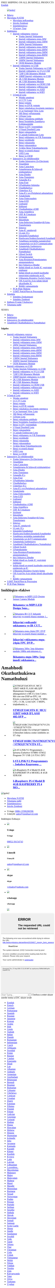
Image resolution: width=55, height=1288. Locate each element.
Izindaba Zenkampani (23, 296)
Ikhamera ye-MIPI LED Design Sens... (27, 606)
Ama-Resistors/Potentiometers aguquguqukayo (33, 260)
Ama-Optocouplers (28, 198)
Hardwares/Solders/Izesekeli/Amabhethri (32, 533)
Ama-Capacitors (26, 166)
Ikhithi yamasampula (28, 286)
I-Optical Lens (19, 95)
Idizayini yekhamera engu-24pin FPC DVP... (29, 641)
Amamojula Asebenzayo (30, 246)
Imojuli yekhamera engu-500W (33, 52)
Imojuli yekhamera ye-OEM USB (34, 84)
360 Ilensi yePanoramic (29, 113)
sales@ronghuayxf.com (27, 814)
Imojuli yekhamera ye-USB (25, 65)
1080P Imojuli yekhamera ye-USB (35, 76)
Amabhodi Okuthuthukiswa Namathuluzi (26, 322)
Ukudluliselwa (25, 188)
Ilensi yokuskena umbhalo (31, 118)
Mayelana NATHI (15, 18)
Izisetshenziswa (20, 25)
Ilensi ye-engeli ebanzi (29, 150)
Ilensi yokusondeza (28, 145)
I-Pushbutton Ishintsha (29, 185)
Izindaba (11, 294)
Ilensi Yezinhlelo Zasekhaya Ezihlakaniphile (32, 122)
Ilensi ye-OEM (26, 156)
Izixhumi (23, 217)
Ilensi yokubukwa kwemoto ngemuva (36, 108)
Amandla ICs (25, 180)
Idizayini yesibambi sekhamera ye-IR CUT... (27, 624)
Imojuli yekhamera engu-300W (33, 47)
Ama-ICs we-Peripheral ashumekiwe (36, 193)
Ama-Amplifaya (26, 211)
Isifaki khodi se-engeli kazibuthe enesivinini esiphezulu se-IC (34, 274)
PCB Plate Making (21, 289)
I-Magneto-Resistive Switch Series (35, 278)
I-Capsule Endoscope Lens (31, 134)
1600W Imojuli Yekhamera (31, 60)
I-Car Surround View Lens (31, 111)
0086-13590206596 (24, 811)
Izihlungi (23, 206)
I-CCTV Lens (25, 100)
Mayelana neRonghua (23, 20)
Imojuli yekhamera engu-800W (33, 55)
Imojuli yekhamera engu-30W (32, 39)
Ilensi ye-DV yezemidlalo (31, 126)
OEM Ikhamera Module (30, 63)
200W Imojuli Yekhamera (31, 44)
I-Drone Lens (25, 116)
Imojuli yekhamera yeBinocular (33, 87)
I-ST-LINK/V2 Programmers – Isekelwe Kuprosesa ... (30, 762)
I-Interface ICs (25, 190)
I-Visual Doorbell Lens (29, 129)
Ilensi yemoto (25, 103)
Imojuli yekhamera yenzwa (25, 33)
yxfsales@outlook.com (17, 887)
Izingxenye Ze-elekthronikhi (26, 158)
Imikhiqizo (12, 31)
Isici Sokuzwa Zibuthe (29, 265)
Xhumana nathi (14, 304)
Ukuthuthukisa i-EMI (29, 209)
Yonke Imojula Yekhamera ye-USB (35, 68)
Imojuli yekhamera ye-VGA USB (34, 71)
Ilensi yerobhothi (26, 140)
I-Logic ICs (24, 233)
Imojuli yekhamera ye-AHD (32, 89)
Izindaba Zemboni (21, 299)
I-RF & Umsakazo (27, 214)
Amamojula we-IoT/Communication (36, 243)
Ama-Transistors (26, 177)
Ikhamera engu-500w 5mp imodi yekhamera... (29, 658)
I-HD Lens (24, 153)
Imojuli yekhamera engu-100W (33, 41)
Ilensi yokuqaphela (27, 132)
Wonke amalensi (26, 97)
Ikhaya (10, 15)
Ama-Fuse (23, 182)
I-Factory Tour (19, 28)
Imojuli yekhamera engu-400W (33, 49)
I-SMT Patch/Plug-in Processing (28, 291)
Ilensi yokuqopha (27, 142)
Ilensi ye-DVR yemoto (29, 105)
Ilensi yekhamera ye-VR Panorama (35, 137)
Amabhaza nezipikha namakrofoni (35, 241)
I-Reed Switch (25, 254)
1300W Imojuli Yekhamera (31, 57)
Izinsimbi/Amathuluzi (29, 235)
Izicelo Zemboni (20, 23)
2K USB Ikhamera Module (31, 79)
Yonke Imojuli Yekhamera (31, 36)
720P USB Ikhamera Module (32, 73)
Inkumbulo (24, 219)
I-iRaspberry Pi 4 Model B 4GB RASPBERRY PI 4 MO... (29, 784)
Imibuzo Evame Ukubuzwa (20, 302)
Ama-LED (24, 201)
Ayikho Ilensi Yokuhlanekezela (33, 148)
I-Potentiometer (26, 257)
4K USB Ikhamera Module (31, 81)
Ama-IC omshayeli (27, 230)
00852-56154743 (15, 841)
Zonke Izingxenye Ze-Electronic (34, 161)
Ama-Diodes (25, 174)
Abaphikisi (24, 164)
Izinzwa (22, 227)
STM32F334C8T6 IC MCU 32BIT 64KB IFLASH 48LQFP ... (29, 713)
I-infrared (23, 203)
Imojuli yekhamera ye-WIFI (32, 92)
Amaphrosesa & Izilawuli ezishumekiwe (30, 170)
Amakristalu (24, 196)
